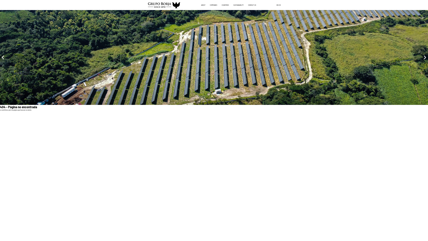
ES (280, 5)
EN (277, 5)
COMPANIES (213, 5)
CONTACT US (252, 5)
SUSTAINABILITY (238, 5)
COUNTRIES (225, 5)
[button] (3, 57)
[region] (214, 57)
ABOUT (203, 5)
